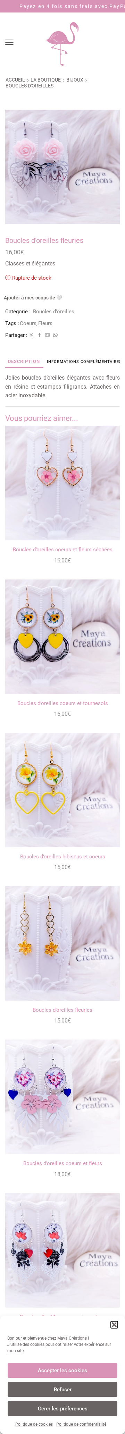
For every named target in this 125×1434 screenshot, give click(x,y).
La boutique (46, 79)
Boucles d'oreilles (29, 85)
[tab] (24, 361)
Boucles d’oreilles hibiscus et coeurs (62, 857)
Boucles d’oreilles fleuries (62, 1010)
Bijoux (74, 79)
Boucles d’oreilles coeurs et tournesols (62, 703)
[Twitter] (31, 335)
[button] (114, 1324)
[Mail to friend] (47, 335)
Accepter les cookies (62, 1370)
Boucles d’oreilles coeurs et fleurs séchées (62, 549)
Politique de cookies (34, 1424)
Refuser (63, 1389)
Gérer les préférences (63, 1409)
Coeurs (28, 323)
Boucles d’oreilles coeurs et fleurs (62, 1163)
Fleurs (45, 323)
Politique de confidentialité (81, 1424)
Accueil (15, 79)
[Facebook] (39, 335)
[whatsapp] (54, 335)
